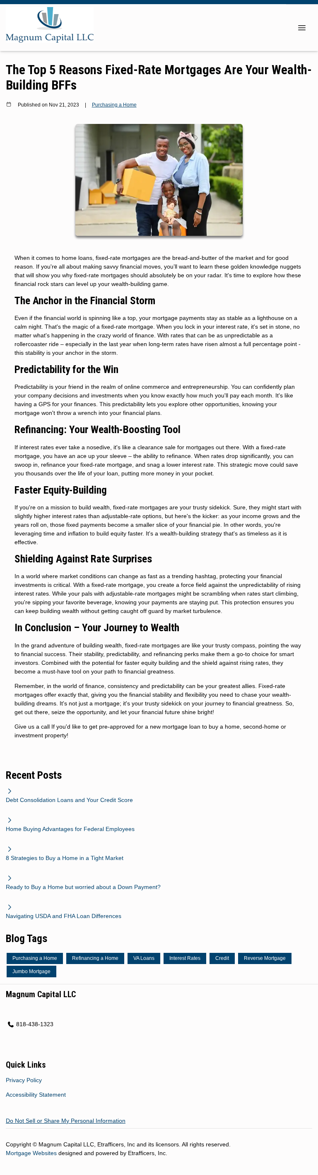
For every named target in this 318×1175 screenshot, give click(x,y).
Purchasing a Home (114, 104)
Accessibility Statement (36, 1094)
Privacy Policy (24, 1080)
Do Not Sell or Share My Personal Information (65, 1120)
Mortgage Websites (32, 1153)
